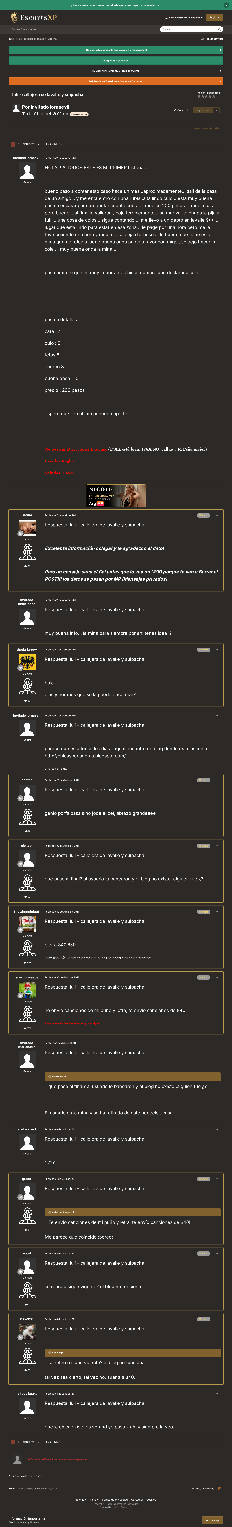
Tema (93, 1499)
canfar (27, 780)
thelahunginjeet (26, 911)
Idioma (80, 1499)
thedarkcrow (27, 649)
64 (28, 1229)
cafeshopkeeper (27, 977)
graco (26, 1179)
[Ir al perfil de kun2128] (27, 1332)
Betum (27, 515)
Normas (34, 1522)
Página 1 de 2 (53, 144)
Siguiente (28, 144)
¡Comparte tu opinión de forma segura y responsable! (116, 49)
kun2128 (26, 1319)
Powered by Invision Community (116, 1507)
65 (28, 1370)
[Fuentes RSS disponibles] (219, 1488)
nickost (27, 846)
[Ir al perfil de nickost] (27, 858)
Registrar (215, 17)
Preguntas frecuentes (116, 60)
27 (28, 566)
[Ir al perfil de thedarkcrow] (27, 662)
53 (28, 896)
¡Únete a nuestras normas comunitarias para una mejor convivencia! (113, 5)
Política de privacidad (115, 1499)
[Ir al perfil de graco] (27, 1191)
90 (28, 700)
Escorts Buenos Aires (24, 29)
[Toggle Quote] (50, 1076)
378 (28, 1028)
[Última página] (38, 144)
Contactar (137, 1499)
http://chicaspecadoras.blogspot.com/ (85, 756)
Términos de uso (18, 1522)
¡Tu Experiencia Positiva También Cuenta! (116, 70)
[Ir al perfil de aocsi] (27, 1266)
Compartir (182, 110)
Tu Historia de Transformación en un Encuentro (116, 81)
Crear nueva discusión (206, 128)
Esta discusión (203, 29)
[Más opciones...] (217, 158)
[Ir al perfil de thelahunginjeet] (27, 924)
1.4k (28, 962)
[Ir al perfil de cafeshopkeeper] (27, 990)
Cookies (151, 1499)
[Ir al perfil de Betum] (27, 528)
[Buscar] (219, 29)
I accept (214, 1520)
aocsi (26, 1253)
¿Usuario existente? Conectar (183, 17)
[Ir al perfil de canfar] (27, 793)
